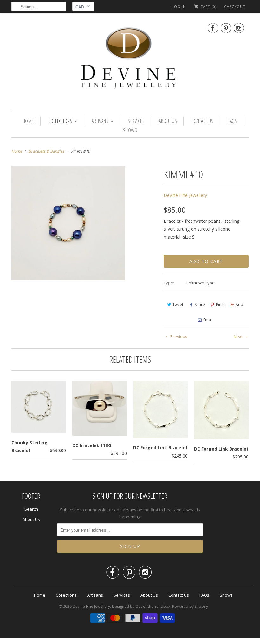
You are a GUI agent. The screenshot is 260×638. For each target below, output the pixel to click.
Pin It (220, 304)
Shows (130, 130)
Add (239, 304)
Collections (60, 121)
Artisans (100, 121)
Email (208, 319)
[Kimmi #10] (68, 223)
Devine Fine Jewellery (185, 195)
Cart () (208, 6)
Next (239, 336)
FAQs (232, 121)
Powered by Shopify (190, 606)
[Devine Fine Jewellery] (130, 63)
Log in (179, 6)
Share (200, 304)
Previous (178, 336)
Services (136, 121)
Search (31, 509)
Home (28, 121)
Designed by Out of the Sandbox (141, 606)
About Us (168, 121)
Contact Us (202, 121)
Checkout (234, 6)
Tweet (177, 304)
